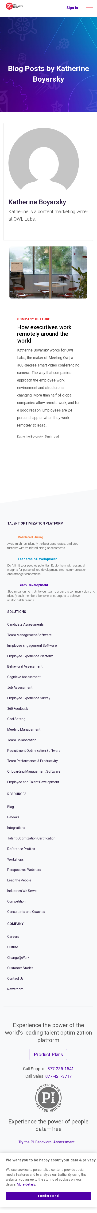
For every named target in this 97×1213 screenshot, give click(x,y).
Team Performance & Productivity (32, 761)
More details (26, 1184)
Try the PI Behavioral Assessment (46, 1142)
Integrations (16, 828)
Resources (17, 794)
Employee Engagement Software (32, 645)
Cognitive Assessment (24, 677)
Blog (10, 807)
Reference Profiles (21, 849)
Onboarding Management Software (33, 771)
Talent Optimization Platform (35, 523)
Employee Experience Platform (30, 656)
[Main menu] (89, 6)
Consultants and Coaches (26, 912)
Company (15, 924)
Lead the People (19, 880)
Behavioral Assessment (25, 666)
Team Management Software (29, 635)
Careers (13, 936)
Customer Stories (20, 968)
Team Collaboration (21, 740)
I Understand (48, 1196)
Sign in (72, 8)
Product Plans (48, 1054)
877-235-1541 (60, 1068)
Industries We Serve (22, 891)
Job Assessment (19, 687)
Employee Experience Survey (28, 698)
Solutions (16, 612)
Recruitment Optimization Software (34, 750)
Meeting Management (23, 729)
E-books (13, 817)
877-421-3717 (58, 1076)
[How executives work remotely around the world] (77, 442)
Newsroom (15, 989)
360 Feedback (17, 708)
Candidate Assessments (25, 624)
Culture (12, 947)
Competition (16, 901)
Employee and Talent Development (33, 782)
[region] (48, 1180)
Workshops (15, 859)
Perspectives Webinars (24, 870)
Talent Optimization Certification (31, 838)
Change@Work (18, 958)
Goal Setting (16, 719)
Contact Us (15, 978)
